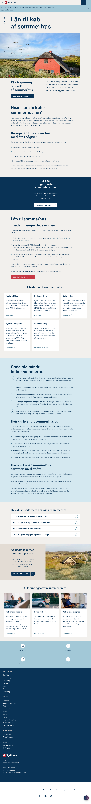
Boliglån (6, 676)
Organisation (7, 710)
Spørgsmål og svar (7, 10)
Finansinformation (9, 721)
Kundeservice (22, 665)
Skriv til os (22, 651)
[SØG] (83, 2)
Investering (7, 679)
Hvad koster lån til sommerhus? (27, 530)
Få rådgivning (67, 665)
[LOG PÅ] (88, 2)
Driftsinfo (6, 749)
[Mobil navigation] (2, 2)
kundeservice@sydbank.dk (11, 763)
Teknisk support (8, 738)
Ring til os (67, 651)
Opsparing (6, 681)
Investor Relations (9, 704)
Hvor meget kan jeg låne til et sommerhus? (32, 524)
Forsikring (6, 693)
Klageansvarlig (8, 746)
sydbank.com (20, 791)
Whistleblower (8, 724)
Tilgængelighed (8, 726)
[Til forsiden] (10, 2)
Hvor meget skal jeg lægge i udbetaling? (31, 537)
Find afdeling (7, 735)
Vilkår (5, 715)
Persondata (53, 791)
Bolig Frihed (25, 240)
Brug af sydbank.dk (67, 791)
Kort (4, 687)
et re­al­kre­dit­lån (55, 238)
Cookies (42, 791)
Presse (5, 743)
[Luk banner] (88, 8)
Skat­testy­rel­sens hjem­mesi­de (59, 457)
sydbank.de (32, 791)
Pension (6, 684)
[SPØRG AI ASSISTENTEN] (85, 797)
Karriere (6, 701)
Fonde (5, 718)
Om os (5, 698)
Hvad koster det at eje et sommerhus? (30, 518)
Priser (5, 713)
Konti (5, 690)
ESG (4, 707)
